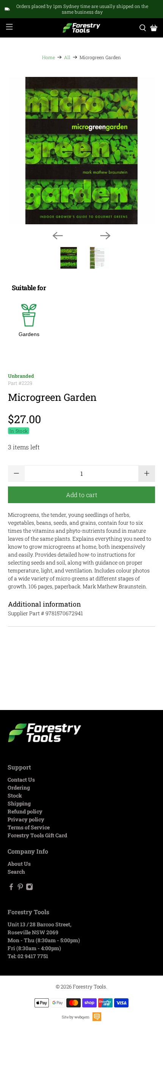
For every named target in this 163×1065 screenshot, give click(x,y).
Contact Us (21, 779)
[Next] (105, 235)
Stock (15, 795)
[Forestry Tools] (81, 28)
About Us (19, 863)
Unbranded (21, 376)
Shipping (19, 803)
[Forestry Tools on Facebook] (11, 888)
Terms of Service (29, 827)
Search (16, 871)
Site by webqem (75, 1017)
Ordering (19, 787)
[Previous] (57, 235)
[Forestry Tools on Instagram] (29, 888)
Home (48, 57)
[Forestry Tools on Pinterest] (20, 888)
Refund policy (25, 811)
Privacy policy (26, 819)
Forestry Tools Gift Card (37, 835)
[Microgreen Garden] (81, 150)
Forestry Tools (89, 986)
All (67, 57)
